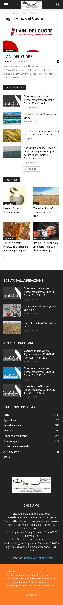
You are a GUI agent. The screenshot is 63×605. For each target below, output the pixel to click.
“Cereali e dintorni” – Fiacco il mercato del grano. (44, 212)
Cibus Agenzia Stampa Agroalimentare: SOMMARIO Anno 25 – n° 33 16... (39, 372)
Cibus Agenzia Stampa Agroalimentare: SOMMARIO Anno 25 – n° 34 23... (39, 292)
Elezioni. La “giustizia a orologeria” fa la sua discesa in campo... (45, 247)
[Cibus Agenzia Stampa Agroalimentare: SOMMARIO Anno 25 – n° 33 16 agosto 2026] (12, 373)
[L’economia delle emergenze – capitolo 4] (12, 310)
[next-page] (11, 258)
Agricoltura (10, 50)
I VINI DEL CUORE (18, 57)
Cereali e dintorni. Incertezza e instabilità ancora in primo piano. (16, 247)
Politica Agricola (41, 238)
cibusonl (8, 61)
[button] (6, 4)
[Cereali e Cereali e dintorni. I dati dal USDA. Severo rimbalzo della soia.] (12, 135)
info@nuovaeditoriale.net (38, 558)
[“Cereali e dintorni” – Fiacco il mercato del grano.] (46, 196)
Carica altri (30, 168)
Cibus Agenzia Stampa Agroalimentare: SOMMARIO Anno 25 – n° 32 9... (39, 390)
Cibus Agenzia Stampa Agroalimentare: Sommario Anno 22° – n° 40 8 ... (39, 100)
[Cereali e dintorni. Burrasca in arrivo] (12, 118)
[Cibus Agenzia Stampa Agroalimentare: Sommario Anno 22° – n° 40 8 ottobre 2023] (12, 101)
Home (7, 13)
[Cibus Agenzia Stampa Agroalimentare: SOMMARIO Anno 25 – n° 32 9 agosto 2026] (12, 390)
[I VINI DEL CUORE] (31, 38)
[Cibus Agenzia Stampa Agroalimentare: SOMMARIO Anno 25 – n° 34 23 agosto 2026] (12, 293)
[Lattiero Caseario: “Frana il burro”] (17, 196)
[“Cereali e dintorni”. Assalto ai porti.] (12, 327)
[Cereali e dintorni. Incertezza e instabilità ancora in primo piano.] (17, 231)
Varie (36, 204)
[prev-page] (6, 258)
